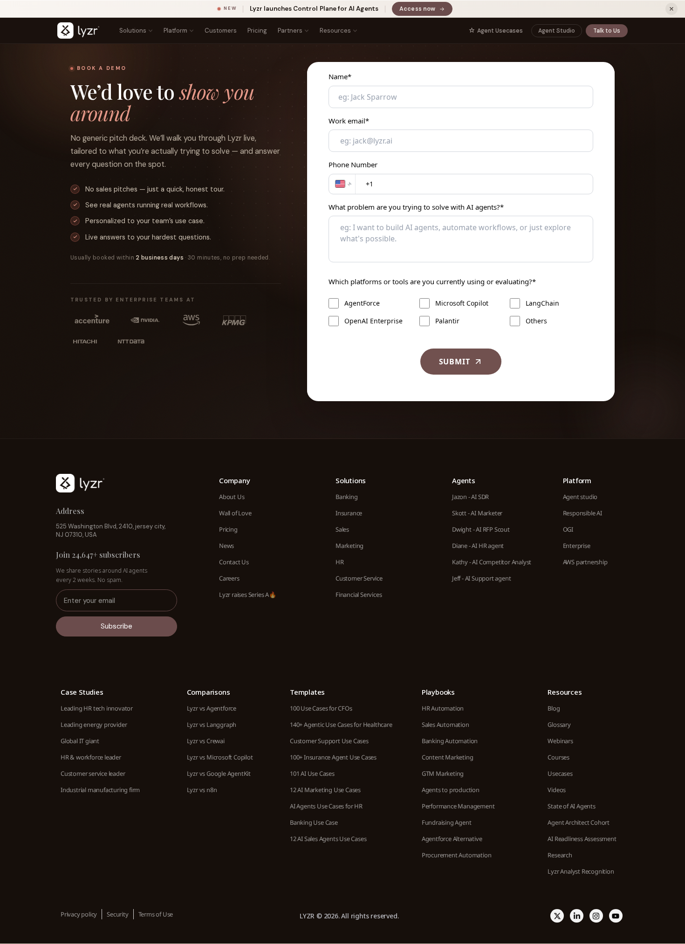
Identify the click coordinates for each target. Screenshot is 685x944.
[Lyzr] (78, 30)
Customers (221, 30)
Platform (175, 30)
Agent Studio (556, 30)
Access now (425, 10)
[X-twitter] (557, 916)
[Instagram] (596, 916)
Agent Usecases (500, 30)
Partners (290, 30)
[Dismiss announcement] (671, 9)
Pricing (257, 30)
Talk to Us (606, 30)
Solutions (132, 30)
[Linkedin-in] (576, 916)
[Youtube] (616, 916)
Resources (335, 30)
